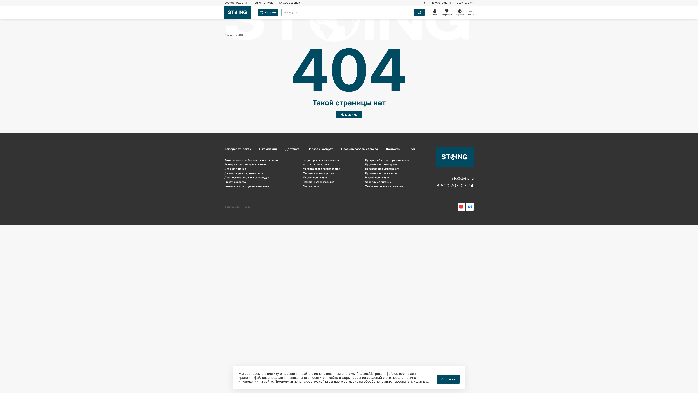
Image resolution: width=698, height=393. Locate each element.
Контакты (393, 149)
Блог (412, 149)
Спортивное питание (378, 181)
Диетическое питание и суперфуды (246, 177)
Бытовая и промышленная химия (245, 164)
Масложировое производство (321, 168)
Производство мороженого (382, 168)
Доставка (292, 149)
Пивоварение (311, 186)
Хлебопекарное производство (384, 186)
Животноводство (235, 181)
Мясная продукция (315, 177)
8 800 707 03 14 (465, 2)
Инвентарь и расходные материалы (246, 186)
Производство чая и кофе (381, 173)
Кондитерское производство (321, 160)
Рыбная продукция (377, 177)
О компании (268, 149)
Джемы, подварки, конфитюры (243, 173)
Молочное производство (318, 173)
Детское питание (235, 168)
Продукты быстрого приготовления (387, 160)
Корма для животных (316, 164)
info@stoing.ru (441, 2)
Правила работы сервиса (359, 149)
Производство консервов (381, 164)
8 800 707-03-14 (455, 186)
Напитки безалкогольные (318, 181)
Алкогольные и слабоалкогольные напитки (251, 160)
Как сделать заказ (237, 149)
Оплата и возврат (320, 149)
